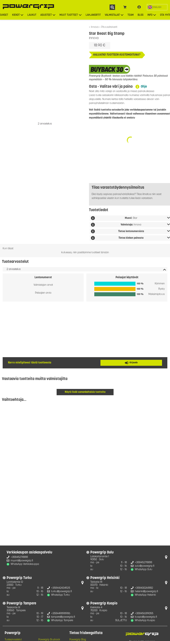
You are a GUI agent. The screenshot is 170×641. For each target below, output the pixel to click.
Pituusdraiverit (109, 27)
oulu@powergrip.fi (144, 566)
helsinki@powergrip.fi (146, 591)
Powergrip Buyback (49, 639)
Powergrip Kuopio (103, 603)
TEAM (131, 15)
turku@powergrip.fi (61, 591)
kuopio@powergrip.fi (146, 617)
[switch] (157, 7)
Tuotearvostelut (13, 639)
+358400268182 (144, 588)
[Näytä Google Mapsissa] (166, 558)
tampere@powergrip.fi (63, 617)
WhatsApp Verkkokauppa (25, 564)
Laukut (31, 15)
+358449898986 (60, 613)
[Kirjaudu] (139, 7)
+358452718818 (19, 557)
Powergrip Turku (19, 578)
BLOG (140, 15)
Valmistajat (112, 15)
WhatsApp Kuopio (145, 620)
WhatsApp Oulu (143, 569)
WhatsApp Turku (60, 595)
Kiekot (16, 15)
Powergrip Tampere (21, 603)
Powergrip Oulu (102, 552)
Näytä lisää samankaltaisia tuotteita (85, 392)
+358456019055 (144, 613)
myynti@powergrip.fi (22, 560)
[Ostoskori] (125, 7)
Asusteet (46, 15)
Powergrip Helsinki (105, 578)
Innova (95, 27)
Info (149, 15)
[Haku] (112, 7)
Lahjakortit (93, 15)
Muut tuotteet (68, 15)
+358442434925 (60, 588)
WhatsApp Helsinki (145, 595)
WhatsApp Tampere (62, 620)
